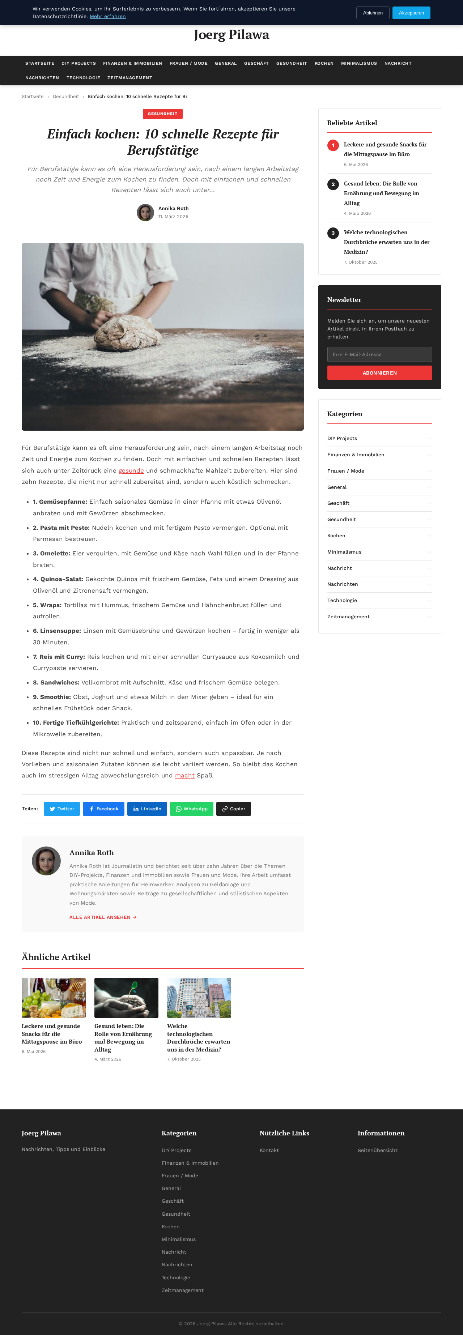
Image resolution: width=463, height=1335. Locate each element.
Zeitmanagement (129, 77)
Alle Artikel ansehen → (103, 917)
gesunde (131, 470)
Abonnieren (380, 373)
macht (185, 775)
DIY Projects (78, 63)
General (226, 63)
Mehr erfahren (108, 16)
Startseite (39, 63)
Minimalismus (359, 63)
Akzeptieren (411, 13)
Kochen (324, 63)
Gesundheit (291, 63)
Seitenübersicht (378, 1150)
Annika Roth (91, 852)
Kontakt (269, 1150)
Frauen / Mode (189, 63)
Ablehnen (373, 13)
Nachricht (398, 63)
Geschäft (256, 63)
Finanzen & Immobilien (132, 63)
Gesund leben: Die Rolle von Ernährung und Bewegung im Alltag (381, 193)
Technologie (84, 77)
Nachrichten (42, 77)
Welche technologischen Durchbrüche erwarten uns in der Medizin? (386, 242)
